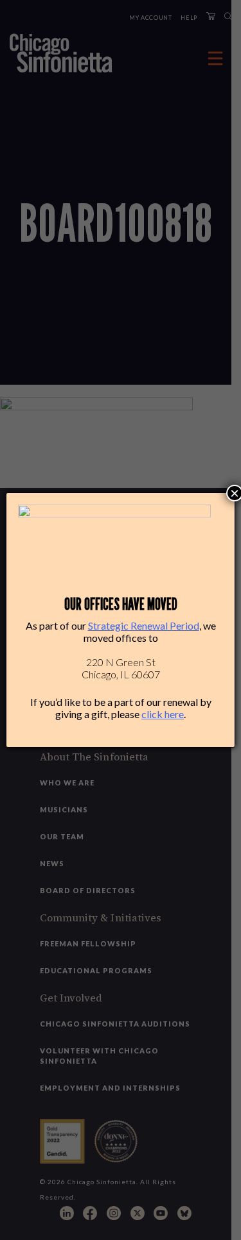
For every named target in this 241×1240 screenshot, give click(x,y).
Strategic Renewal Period (143, 625)
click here (162, 714)
